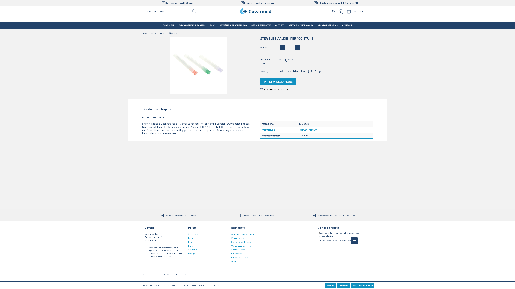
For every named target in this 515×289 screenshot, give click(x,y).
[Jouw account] (341, 11)
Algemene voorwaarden (242, 234)
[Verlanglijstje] (334, 11)
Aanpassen (343, 285)
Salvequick (193, 249)
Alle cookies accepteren (362, 285)
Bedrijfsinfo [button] (238, 227)
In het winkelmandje (278, 81)
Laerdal (191, 238)
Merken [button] (192, 227)
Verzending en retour (241, 246)
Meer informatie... (215, 285)
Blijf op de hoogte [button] (328, 227)
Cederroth (193, 234)
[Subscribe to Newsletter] (354, 240)
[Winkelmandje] (348, 11)
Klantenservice (238, 249)
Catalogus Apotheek (241, 257)
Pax (190, 242)
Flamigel (192, 253)
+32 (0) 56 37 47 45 (167, 253)
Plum (190, 246)
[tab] (179, 109)
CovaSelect (236, 253)
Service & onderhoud (241, 242)
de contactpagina (152, 256)
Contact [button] (149, 227)
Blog (233, 261)
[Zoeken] (194, 11)
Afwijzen (330, 285)
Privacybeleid (237, 238)
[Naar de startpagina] (255, 11)
